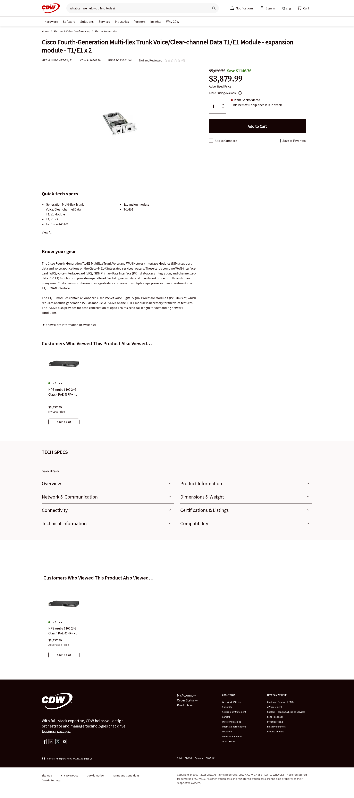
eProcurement (274, 706)
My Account (185, 695)
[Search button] (214, 8)
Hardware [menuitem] (51, 21)
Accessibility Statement (234, 711)
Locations (227, 731)
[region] (177, 392)
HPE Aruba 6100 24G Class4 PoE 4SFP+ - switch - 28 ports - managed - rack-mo (62, 631)
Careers (226, 716)
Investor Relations (231, 721)
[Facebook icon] (44, 742)
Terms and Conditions (125, 775)
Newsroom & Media (232, 736)
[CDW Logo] (51, 8)
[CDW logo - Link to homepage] (51, 8)
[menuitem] (232, 8)
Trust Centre (228, 741)
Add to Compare (226, 141)
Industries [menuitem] (122, 21)
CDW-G (188, 758)
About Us (227, 706)
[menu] (242, 8)
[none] (51, 21)
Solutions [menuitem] (87, 21)
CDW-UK (210, 758)
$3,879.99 (226, 78)
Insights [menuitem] (155, 21)
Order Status (186, 700)
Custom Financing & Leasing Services (286, 711)
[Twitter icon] (57, 742)
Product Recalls (275, 721)
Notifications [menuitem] (244, 8)
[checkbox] (211, 141)
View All (47, 232)
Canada (199, 758)
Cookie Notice (95, 775)
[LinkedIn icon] (51, 742)
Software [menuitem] (69, 21)
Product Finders (275, 731)
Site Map (47, 775)
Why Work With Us (231, 702)
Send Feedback (275, 716)
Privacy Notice (69, 775)
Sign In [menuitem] (270, 8)
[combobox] (136, 8)
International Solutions (234, 726)
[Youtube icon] (64, 742)
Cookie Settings (51, 780)
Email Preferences (276, 726)
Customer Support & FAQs (280, 702)
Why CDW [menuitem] (172, 21)
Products (183, 705)
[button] (303, 8)
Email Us (88, 758)
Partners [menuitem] (139, 21)
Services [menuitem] (104, 21)
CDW (179, 758)
